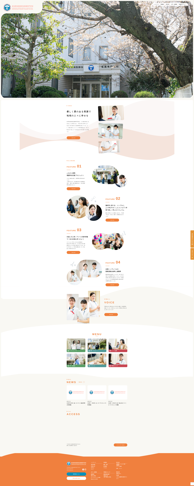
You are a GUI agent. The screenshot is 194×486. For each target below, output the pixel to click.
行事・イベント (119, 468)
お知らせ (92, 467)
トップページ (156, 4)
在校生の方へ (118, 473)
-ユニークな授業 (119, 466)
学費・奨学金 (93, 475)
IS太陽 (117, 475)
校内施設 (105, 466)
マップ (92, 469)
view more (73, 137)
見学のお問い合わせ (76, 478)
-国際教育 (117, 465)
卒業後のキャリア (182, 4)
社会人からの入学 (94, 479)
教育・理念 (106, 464)
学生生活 (167, 4)
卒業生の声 (93, 466)
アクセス (105, 467)
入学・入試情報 (174, 4)
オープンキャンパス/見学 (95, 477)
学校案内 (162, 4)
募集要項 (92, 474)
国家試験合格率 (106, 474)
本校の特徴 (93, 464)
